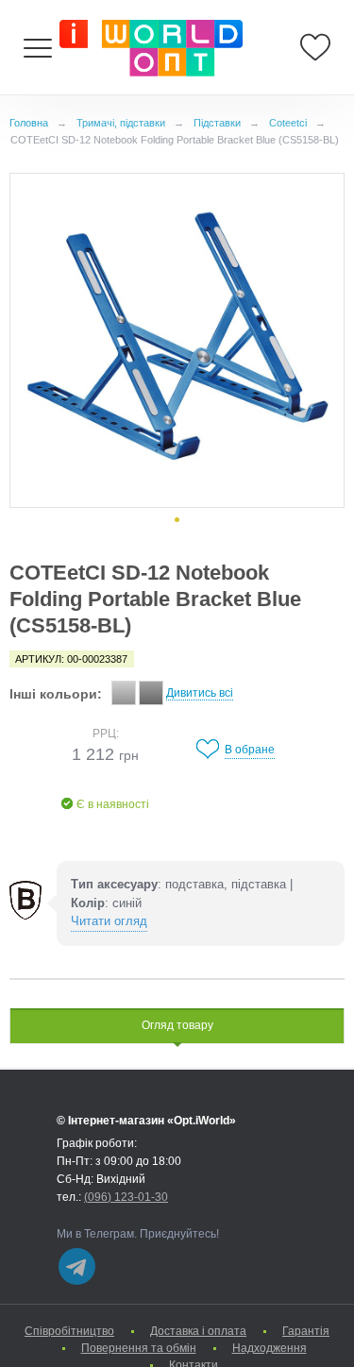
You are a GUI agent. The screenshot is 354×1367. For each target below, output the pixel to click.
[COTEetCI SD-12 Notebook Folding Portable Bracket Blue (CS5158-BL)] (177, 340)
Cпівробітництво (69, 1331)
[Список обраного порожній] (315, 47)
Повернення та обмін (138, 1348)
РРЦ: (106, 733)
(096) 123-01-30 (126, 1197)
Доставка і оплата (198, 1331)
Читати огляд (109, 921)
